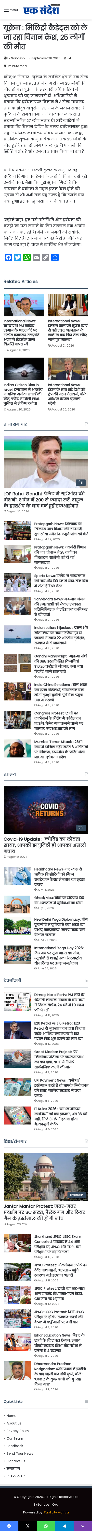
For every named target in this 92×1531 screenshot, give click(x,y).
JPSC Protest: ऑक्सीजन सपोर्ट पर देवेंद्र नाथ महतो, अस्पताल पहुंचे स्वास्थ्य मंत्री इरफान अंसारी (60, 1270)
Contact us (16, 1461)
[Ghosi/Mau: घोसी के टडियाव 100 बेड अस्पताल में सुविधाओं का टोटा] (17, 904)
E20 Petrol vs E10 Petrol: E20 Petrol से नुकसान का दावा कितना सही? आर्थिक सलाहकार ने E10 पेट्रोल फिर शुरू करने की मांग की (59, 1031)
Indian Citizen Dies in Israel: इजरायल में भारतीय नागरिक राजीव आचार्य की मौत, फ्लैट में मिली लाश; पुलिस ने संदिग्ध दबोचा (23, 394)
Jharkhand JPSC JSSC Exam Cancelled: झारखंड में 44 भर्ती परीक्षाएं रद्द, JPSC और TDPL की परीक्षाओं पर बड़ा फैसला (57, 1244)
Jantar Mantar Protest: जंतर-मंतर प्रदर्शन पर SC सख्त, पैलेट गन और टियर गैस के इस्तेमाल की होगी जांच (44, 1212)
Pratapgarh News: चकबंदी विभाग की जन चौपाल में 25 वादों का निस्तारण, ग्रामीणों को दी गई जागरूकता (60, 555)
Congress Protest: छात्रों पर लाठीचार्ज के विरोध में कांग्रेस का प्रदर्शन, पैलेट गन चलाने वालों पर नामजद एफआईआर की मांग (58, 721)
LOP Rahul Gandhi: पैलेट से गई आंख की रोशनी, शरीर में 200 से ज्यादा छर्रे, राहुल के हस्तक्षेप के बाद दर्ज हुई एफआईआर (44, 500)
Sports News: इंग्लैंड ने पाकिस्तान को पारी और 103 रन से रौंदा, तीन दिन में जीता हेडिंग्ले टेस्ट (61, 580)
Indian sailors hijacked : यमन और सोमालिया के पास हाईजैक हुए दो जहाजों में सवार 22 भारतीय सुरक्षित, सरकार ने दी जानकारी (61, 635)
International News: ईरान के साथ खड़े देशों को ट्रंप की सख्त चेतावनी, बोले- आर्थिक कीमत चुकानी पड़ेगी (68, 394)
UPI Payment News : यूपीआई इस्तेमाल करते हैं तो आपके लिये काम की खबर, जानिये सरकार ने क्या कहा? (61, 1088)
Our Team (15, 1438)
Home (11, 1416)
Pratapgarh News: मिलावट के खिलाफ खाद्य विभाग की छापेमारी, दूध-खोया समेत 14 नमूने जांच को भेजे (61, 528)
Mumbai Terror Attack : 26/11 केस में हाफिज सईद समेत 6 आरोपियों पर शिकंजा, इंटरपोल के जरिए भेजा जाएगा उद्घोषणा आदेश (61, 749)
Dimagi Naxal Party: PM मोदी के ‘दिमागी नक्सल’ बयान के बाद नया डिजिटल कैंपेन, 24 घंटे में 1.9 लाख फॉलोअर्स (59, 1002)
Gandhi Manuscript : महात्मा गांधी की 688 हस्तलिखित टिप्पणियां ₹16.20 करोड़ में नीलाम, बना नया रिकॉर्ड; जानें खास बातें (60, 664)
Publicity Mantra (56, 1512)
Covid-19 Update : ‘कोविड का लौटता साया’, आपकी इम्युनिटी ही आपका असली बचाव (45, 845)
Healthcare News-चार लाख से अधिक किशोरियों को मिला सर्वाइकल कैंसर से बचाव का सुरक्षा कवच (59, 877)
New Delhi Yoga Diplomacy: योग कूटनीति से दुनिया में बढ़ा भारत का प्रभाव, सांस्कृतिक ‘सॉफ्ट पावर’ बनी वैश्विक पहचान (61, 927)
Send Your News (20, 1453)
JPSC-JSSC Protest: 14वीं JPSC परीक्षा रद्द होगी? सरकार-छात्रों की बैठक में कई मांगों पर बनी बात (59, 1317)
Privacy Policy (18, 1431)
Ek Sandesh (16, 58)
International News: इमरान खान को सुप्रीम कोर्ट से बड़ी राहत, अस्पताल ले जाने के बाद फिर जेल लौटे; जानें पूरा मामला (68, 330)
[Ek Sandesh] (41, 9)
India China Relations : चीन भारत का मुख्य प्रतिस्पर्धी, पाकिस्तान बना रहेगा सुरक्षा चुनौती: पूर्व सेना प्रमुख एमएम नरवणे (60, 692)
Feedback (15, 1446)
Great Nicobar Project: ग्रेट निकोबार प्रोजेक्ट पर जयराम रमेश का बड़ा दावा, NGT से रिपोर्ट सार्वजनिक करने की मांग (58, 1059)
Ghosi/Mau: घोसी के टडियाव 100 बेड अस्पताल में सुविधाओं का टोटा (59, 900)
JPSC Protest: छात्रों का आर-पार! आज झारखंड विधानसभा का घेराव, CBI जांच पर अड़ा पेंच (59, 1293)
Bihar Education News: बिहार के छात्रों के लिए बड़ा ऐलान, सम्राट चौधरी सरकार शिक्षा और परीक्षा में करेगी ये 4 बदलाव (59, 1343)
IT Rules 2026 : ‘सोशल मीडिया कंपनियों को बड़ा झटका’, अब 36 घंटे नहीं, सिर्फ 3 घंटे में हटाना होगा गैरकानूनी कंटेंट (60, 1116)
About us (14, 1423)
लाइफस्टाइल (16, 1476)
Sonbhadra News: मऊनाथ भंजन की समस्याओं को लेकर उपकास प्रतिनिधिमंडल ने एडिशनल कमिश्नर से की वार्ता (61, 607)
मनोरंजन (13, 1468)
